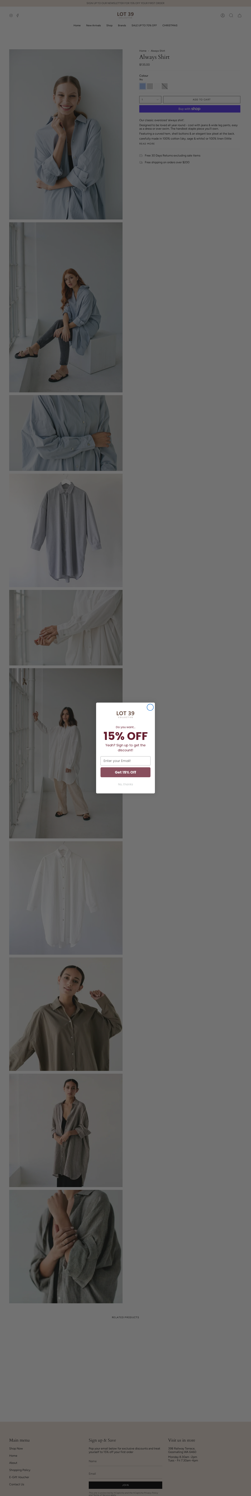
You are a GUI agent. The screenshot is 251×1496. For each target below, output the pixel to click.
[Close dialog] (150, 707)
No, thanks (125, 784)
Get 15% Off (125, 772)
